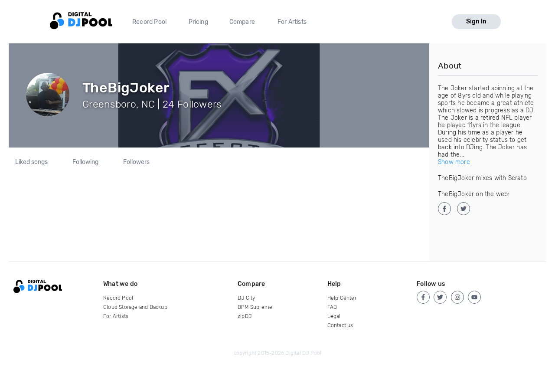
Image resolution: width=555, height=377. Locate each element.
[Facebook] (423, 297)
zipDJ (244, 316)
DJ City (246, 298)
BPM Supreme (255, 307)
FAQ (332, 307)
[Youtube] (474, 297)
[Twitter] (440, 297)
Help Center (341, 298)
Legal (334, 316)
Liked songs (31, 162)
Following (85, 162)
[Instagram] (457, 297)
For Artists (292, 22)
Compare (242, 22)
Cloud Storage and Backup (135, 307)
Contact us (340, 325)
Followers (136, 162)
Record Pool (149, 22)
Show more (454, 162)
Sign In (476, 21)
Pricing (198, 22)
